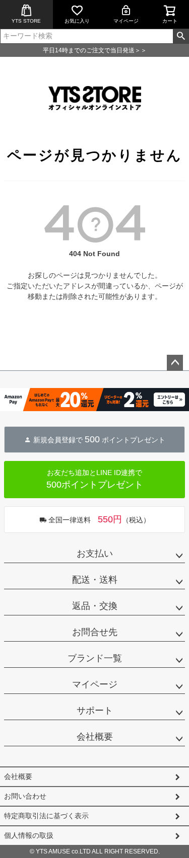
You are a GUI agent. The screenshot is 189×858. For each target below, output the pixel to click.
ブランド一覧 (95, 658)
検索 (180, 36)
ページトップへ (175, 363)
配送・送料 (94, 580)
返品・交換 (94, 606)
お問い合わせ (25, 796)
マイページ (126, 21)
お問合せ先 (94, 632)
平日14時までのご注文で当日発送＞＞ (95, 50)
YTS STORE (26, 21)
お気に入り (77, 21)
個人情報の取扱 (28, 835)
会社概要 (95, 737)
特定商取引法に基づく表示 (46, 816)
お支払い (95, 554)
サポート (95, 711)
